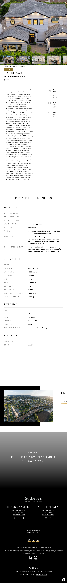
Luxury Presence (46, 571)
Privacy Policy (41, 574)
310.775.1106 (19, 512)
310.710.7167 (48, 512)
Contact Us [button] (33, 467)
